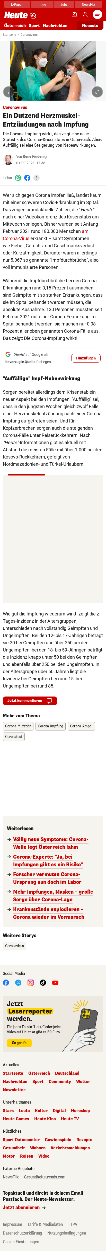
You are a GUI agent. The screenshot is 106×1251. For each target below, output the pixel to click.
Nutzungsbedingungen (66, 1233)
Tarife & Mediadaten (45, 1224)
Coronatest (13, 736)
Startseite (9, 35)
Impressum (12, 1224)
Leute (24, 1110)
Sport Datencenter (21, 1139)
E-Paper (17, 4)
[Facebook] (27, 177)
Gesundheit (14, 1148)
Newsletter (14, 1090)
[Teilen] (36, 177)
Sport (34, 25)
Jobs (63, 4)
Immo (42, 4)
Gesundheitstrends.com (44, 1177)
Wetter (83, 1081)
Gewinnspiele (58, 1139)
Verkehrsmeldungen (70, 1148)
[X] (18, 982)
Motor (9, 1156)
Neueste (90, 25)
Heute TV (70, 1119)
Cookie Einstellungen (21, 1242)
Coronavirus (29, 35)
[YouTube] (55, 982)
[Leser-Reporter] (74, 14)
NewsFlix (88, 4)
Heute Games (16, 1119)
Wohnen (38, 1148)
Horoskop (80, 1110)
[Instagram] (31, 982)
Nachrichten (15, 1081)
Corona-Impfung (50, 726)
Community (60, 1081)
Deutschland (67, 1073)
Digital (59, 1110)
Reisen (26, 1156)
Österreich (15, 25)
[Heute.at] (16, 14)
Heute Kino (45, 1119)
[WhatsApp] (18, 177)
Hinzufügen (86, 358)
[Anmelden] (85, 14)
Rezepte (84, 1139)
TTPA (72, 1224)
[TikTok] (43, 982)
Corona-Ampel (81, 726)
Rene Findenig (35, 156)
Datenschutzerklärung (22, 1233)
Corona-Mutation (18, 726)
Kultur (41, 1110)
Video (43, 1156)
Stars (8, 1110)
